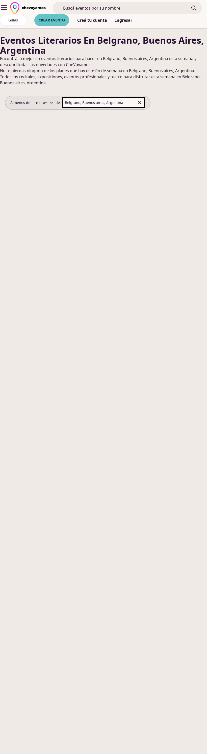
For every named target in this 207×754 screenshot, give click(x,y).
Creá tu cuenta (92, 20)
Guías (13, 20)
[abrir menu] (4, 7)
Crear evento (52, 20)
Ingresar (123, 20)
